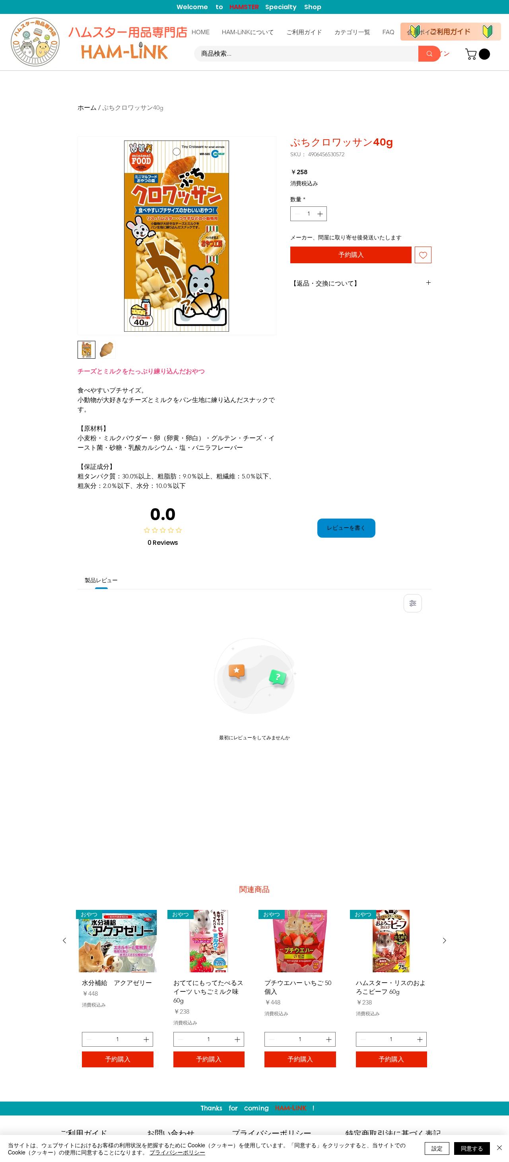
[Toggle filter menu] (413, 603)
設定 (437, 1148)
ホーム (87, 107)
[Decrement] (296, 214)
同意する (472, 1148)
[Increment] (321, 214)
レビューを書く (346, 528)
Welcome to (203, 7)
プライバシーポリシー (177, 1152)
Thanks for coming (238, 1108)
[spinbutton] (308, 214)
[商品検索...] (429, 54)
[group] (254, 991)
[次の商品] (444, 940)
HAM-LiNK (290, 1108)
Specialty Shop (293, 7)
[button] (479, 54)
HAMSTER (247, 7)
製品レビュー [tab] (101, 580)
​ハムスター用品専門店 (129, 32)
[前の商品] (64, 940)
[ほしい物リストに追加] (423, 255)
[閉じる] (499, 1148)
